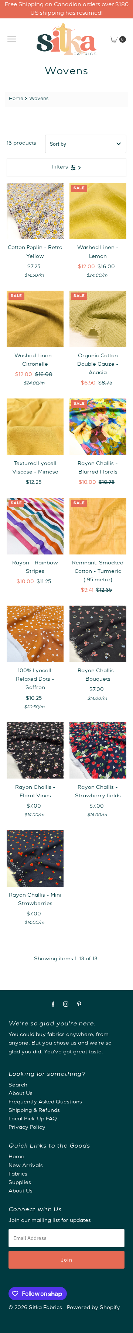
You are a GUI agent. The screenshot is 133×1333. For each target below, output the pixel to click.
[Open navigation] (12, 39)
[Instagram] (65, 1005)
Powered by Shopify (93, 1308)
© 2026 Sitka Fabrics (35, 1308)
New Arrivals (25, 1166)
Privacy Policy (26, 1127)
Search (17, 1085)
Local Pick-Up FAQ (32, 1119)
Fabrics (17, 1174)
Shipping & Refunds (34, 1110)
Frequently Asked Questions (45, 1102)
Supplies (19, 1182)
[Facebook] (53, 1005)
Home (16, 99)
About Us (20, 1093)
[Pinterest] (79, 1005)
